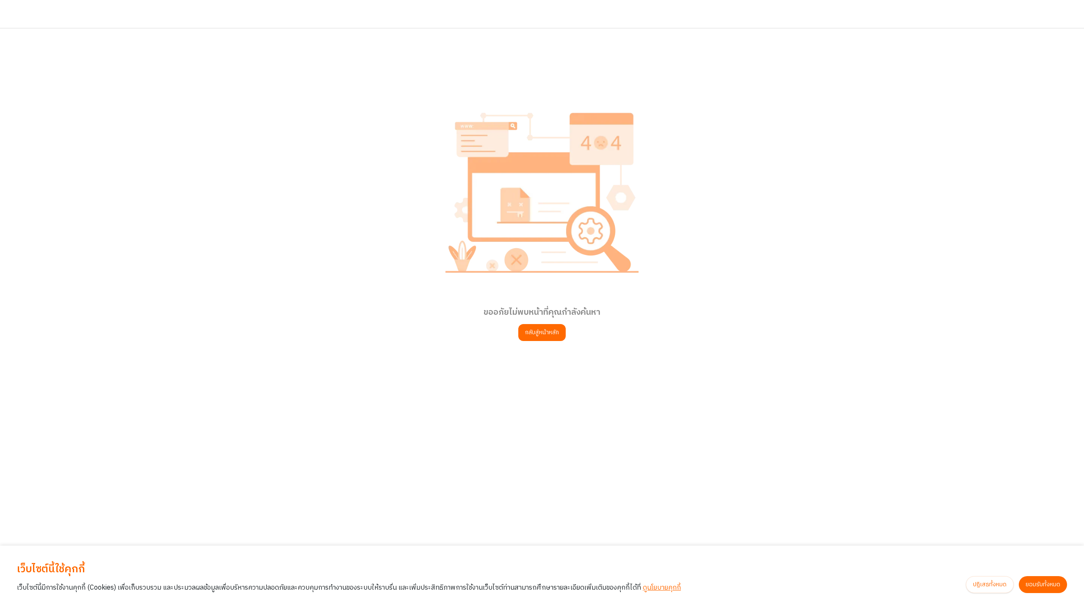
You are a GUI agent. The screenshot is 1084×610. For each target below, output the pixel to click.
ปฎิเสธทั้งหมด (990, 584)
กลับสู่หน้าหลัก (542, 332)
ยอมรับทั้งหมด (1043, 584)
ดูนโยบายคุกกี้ (662, 587)
